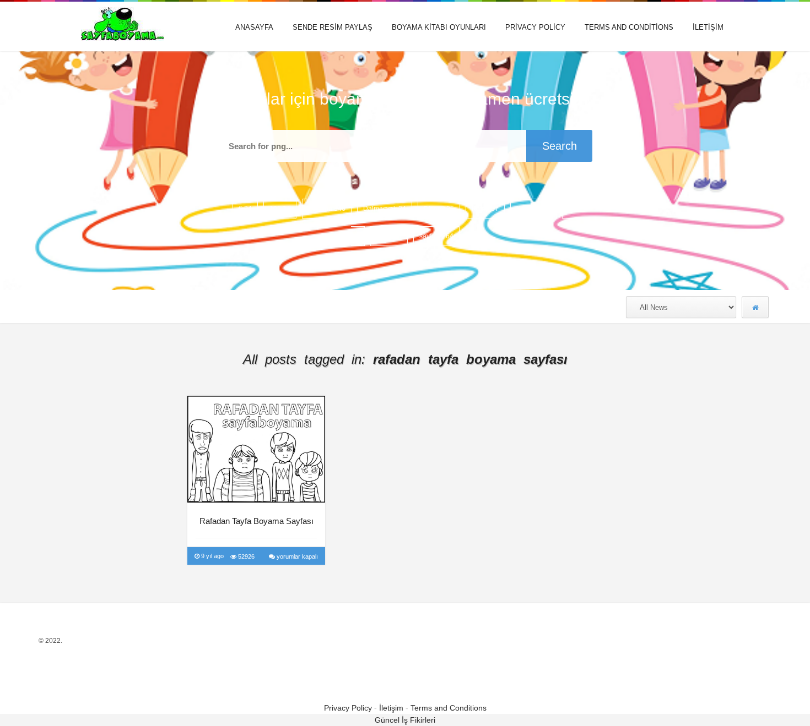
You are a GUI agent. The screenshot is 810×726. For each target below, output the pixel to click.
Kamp (485, 208)
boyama (326, 208)
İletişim (708, 27)
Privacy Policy (535, 27)
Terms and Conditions (629, 27)
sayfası (436, 236)
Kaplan (533, 208)
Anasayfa (254, 27)
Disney (439, 208)
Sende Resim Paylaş (332, 27)
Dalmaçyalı (384, 208)
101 (279, 208)
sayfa (389, 236)
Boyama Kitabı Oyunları (439, 27)
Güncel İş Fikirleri (405, 720)
